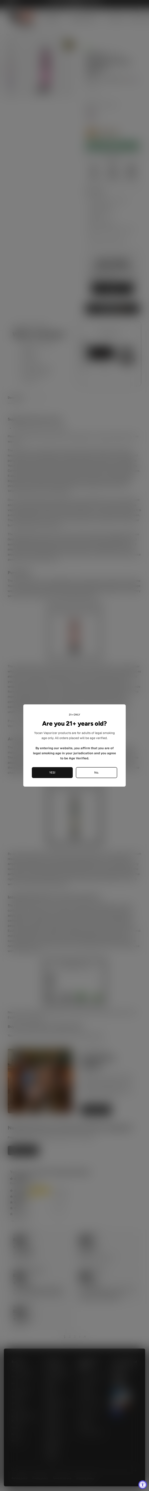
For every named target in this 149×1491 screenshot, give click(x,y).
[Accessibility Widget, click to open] (142, 1484)
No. (96, 773)
